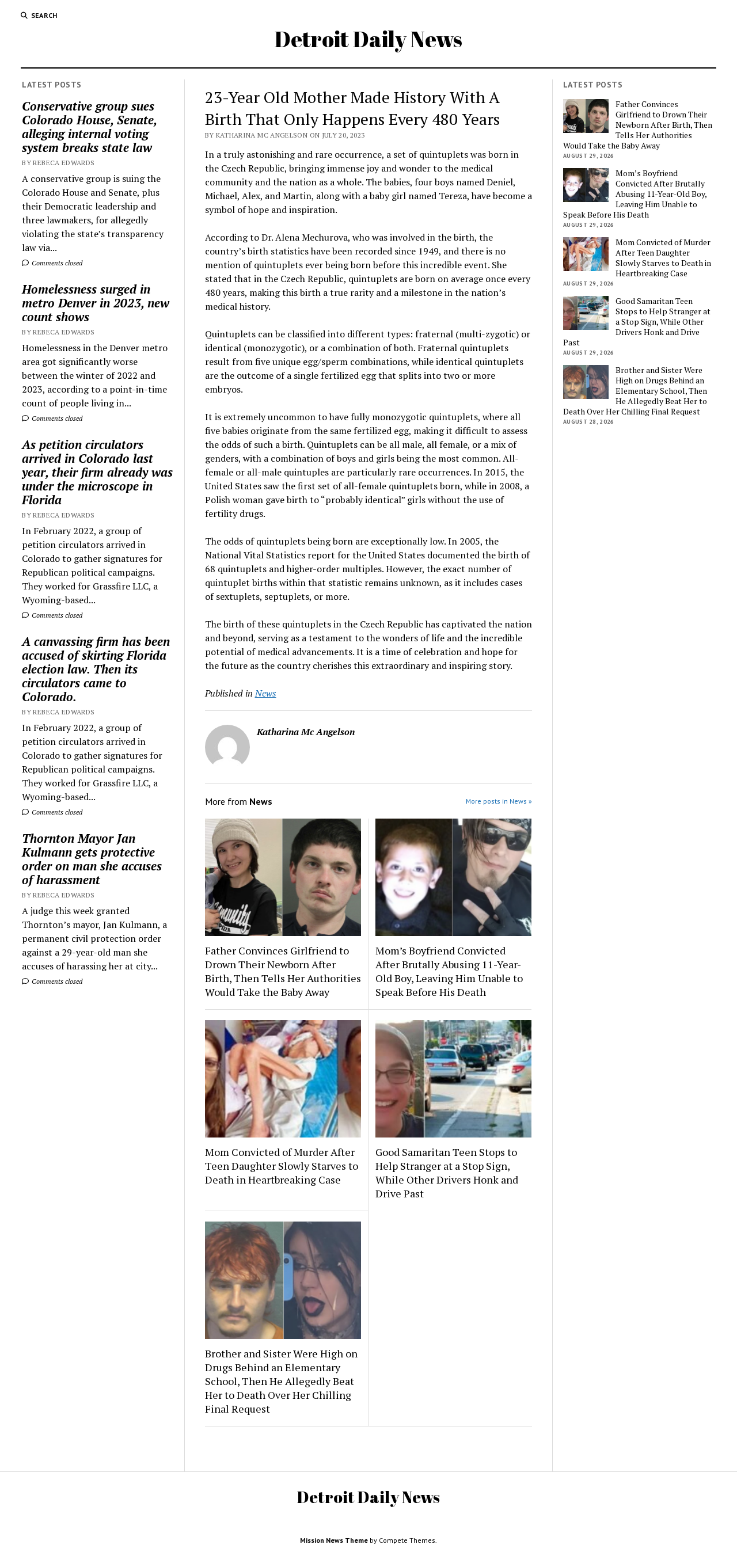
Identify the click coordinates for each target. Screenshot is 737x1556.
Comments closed (56, 262)
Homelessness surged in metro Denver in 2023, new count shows (95, 303)
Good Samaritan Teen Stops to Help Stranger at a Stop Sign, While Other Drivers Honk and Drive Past (446, 1172)
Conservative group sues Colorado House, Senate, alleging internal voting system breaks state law (89, 126)
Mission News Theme (334, 1540)
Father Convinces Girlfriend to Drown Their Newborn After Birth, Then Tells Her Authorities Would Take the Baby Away (283, 971)
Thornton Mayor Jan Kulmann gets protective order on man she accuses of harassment (92, 859)
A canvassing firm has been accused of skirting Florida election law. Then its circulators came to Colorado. (96, 668)
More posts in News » (499, 801)
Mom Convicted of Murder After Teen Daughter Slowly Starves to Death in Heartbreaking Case (281, 1165)
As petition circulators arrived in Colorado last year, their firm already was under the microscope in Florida (97, 472)
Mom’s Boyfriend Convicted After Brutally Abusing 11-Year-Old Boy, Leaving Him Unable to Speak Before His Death (449, 971)
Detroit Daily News (368, 39)
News (265, 693)
